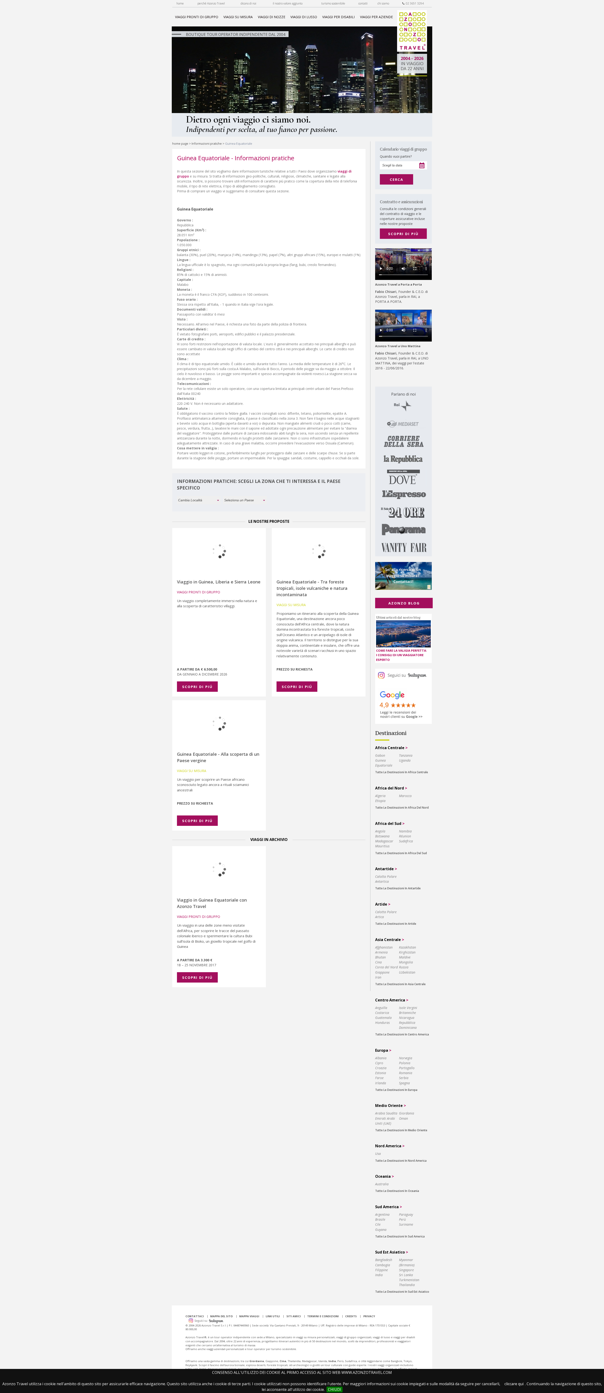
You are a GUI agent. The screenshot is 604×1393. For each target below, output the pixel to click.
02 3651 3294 (414, 3)
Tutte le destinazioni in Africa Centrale (401, 772)
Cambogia (382, 1265)
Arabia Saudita (386, 1113)
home (180, 3)
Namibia (405, 831)
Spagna (404, 1083)
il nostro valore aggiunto (287, 3)
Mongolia (406, 962)
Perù (402, 1219)
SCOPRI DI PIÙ (403, 233)
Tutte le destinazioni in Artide (395, 924)
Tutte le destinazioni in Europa (396, 1090)
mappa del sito (221, 1316)
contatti (363, 3)
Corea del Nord (386, 967)
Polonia (404, 1063)
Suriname (406, 1224)
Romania (405, 1073)
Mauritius (382, 846)
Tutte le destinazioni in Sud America (400, 1236)
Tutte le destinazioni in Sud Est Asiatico (402, 1292)
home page (180, 143)
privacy (369, 1316)
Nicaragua (406, 1017)
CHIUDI (334, 1389)
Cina (378, 962)
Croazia (380, 1068)
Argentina (382, 1214)
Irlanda (380, 1083)
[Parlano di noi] (403, 471)
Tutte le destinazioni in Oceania (397, 1191)
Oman (403, 1118)
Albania (380, 1058)
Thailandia (407, 1285)
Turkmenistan (409, 1280)
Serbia (403, 1078)
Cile (378, 1224)
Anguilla (381, 1007)
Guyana (380, 1229)
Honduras (382, 1022)
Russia (403, 967)
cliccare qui (514, 1383)
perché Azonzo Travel (211, 3)
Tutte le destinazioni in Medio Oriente (401, 1130)
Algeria (380, 796)
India (379, 1275)
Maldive (405, 957)
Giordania (406, 1113)
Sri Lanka (406, 1275)
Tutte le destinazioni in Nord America (401, 1161)
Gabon (380, 755)
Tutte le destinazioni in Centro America (402, 1034)
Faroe (379, 1078)
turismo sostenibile (333, 3)
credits (351, 1316)
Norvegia (405, 1058)
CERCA (396, 179)
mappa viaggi (249, 1316)
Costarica (382, 1012)
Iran (378, 977)
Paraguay (406, 1214)
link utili (273, 1316)
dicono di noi (248, 3)
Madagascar (384, 841)
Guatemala (383, 1017)
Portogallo (407, 1068)
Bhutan (380, 957)
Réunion (405, 836)
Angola (380, 831)
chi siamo (383, 3)
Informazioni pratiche (207, 143)
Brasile (380, 1219)
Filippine (381, 1270)
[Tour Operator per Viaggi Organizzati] (412, 50)
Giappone (382, 972)
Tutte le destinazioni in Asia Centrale (400, 984)
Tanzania (405, 755)
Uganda (405, 760)
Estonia (380, 1073)
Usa (378, 1153)
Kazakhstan (407, 947)
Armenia (381, 952)
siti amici (293, 1316)
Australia (382, 1184)
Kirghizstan (407, 952)
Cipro (379, 1063)
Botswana (382, 836)
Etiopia (380, 800)
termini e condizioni (323, 1316)
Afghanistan (384, 947)
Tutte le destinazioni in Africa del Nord (402, 808)
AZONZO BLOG (404, 603)
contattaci (194, 1316)
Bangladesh (383, 1260)
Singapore (406, 1270)
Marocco (405, 796)
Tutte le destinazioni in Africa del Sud (401, 853)
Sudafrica (406, 841)
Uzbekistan (407, 972)
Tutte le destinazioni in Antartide (398, 888)
